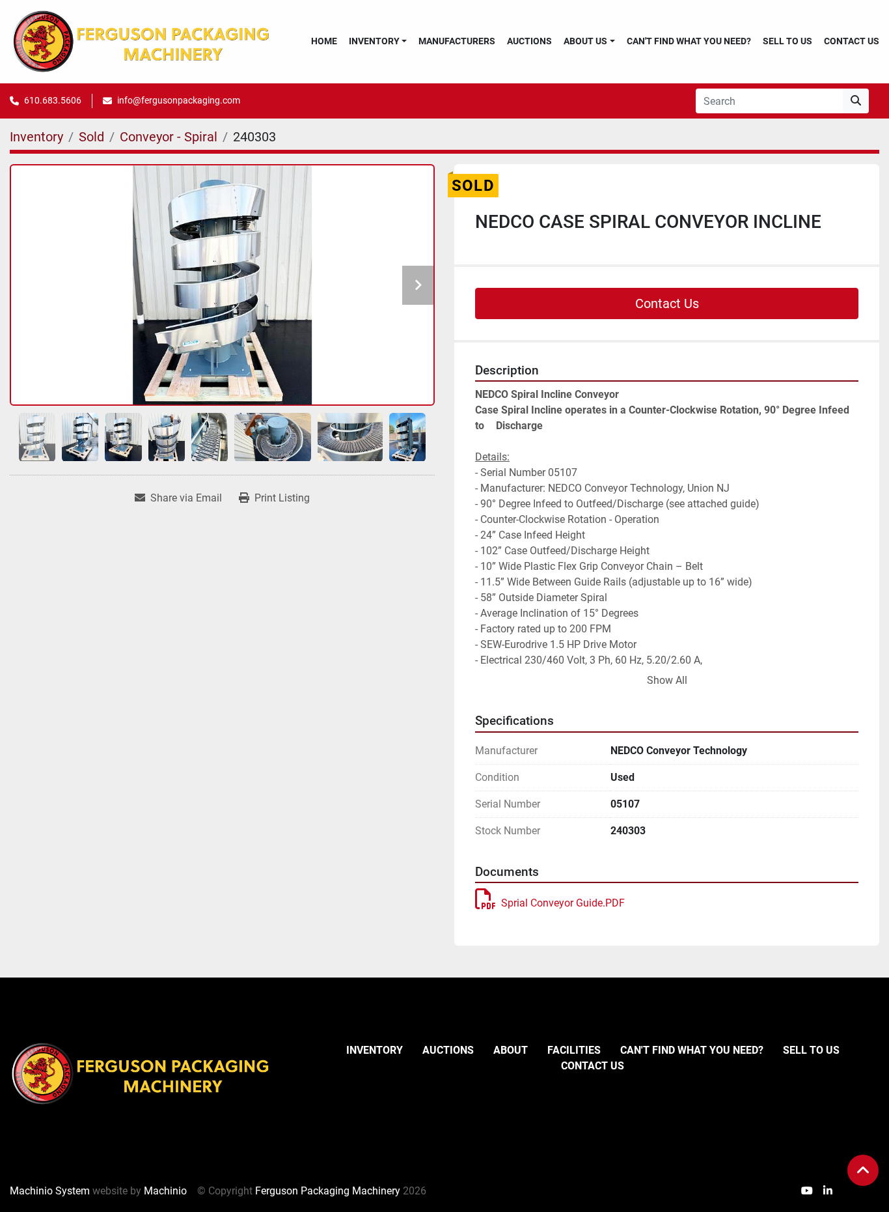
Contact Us (851, 41)
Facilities (574, 1050)
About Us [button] (585, 41)
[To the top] (863, 1170)
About (510, 1050)
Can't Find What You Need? (689, 41)
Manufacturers (456, 41)
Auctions (529, 41)
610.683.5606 (52, 100)
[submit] (856, 101)
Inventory (374, 41)
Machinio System (50, 1191)
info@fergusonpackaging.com (178, 100)
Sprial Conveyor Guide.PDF (563, 903)
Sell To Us (787, 41)
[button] (378, 41)
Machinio (165, 1191)
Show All (667, 680)
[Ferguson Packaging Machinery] (140, 1073)
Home (324, 41)
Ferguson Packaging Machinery (327, 1191)
